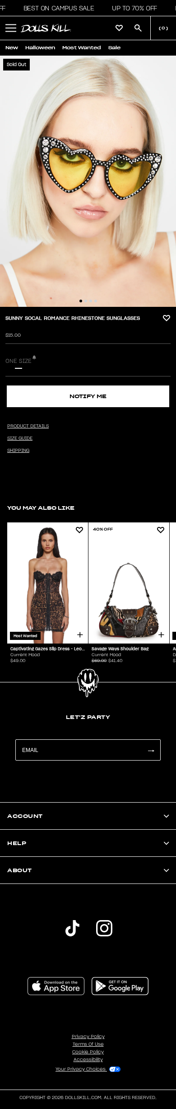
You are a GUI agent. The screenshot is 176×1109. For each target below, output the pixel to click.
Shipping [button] (18, 450)
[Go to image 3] (90, 301)
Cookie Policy (88, 1052)
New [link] (11, 48)
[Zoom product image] (88, 181)
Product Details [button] (28, 426)
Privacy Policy (88, 1036)
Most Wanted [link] (81, 48)
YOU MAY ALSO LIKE (40, 507)
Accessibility (88, 1059)
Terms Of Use (88, 1044)
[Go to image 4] (95, 301)
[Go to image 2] (85, 301)
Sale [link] (114, 48)
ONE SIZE (18, 361)
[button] (56, 8)
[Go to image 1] (80, 301)
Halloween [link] (40, 48)
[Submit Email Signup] (151, 750)
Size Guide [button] (19, 438)
